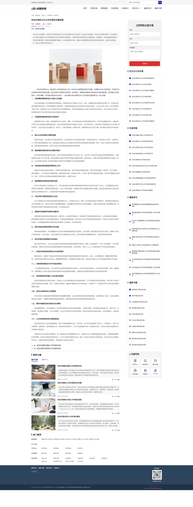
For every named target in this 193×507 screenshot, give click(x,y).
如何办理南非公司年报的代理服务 (142, 190)
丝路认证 (44, 461)
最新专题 (158, 8)
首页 (85, 8)
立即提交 (144, 63)
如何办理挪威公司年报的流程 (141, 172)
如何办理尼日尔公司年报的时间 (141, 109)
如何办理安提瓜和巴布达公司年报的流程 (144, 166)
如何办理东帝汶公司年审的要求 (68, 416)
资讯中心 (43, 15)
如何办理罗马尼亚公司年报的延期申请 (144, 184)
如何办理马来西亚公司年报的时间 (49, 348)
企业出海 (80, 461)
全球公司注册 (69, 461)
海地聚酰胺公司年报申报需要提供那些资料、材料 (146, 205)
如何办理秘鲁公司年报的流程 (141, 159)
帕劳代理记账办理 (137, 296)
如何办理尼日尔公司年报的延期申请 (143, 78)
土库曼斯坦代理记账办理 (139, 302)
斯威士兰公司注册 (83, 439)
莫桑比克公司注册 (46, 439)
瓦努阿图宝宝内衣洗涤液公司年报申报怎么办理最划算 (146, 230)
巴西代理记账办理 (137, 314)
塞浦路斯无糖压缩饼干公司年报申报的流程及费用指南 (146, 252)
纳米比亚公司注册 (71, 439)
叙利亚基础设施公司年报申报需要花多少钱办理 (146, 274)
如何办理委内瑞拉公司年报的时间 (49, 345)
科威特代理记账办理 (138, 326)
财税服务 (104, 8)
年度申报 (114, 8)
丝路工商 (44, 458)
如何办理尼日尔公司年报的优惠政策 (143, 121)
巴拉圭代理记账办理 (138, 320)
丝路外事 (80, 458)
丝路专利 (92, 458)
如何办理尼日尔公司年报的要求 (141, 96)
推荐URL (45, 359)
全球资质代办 (57, 461)
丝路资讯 (104, 458)
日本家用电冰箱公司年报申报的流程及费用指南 (146, 260)
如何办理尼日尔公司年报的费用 (141, 84)
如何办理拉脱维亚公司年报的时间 (142, 153)
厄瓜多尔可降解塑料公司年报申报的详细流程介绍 (146, 221)
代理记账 (93, 8)
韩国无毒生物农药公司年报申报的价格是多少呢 (146, 238)
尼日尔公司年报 (39, 29)
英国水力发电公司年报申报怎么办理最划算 (145, 245)
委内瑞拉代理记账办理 (139, 345)
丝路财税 (37, 15)
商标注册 (56, 458)
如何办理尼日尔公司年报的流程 (141, 115)
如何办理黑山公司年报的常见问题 (69, 383)
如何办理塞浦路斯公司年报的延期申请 (144, 178)
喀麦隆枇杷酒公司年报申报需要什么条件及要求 (146, 213)
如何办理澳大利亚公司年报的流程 (69, 400)
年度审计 (125, 8)
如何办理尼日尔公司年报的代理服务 (143, 90)
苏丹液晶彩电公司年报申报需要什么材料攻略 (146, 267)
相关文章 (34, 359)
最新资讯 (147, 8)
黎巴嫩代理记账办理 (138, 308)
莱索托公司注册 (94, 439)
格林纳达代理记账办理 (139, 289)
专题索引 (80, 453)
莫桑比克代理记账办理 (139, 332)
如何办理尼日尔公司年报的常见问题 (143, 103)
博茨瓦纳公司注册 (59, 439)
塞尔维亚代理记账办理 (139, 338)
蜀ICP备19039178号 (51, 487)
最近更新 (68, 453)
